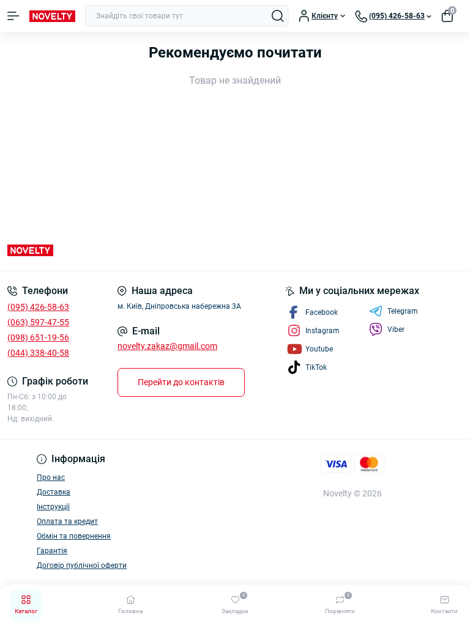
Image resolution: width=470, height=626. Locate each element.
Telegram (402, 311)
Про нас (51, 477)
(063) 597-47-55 (38, 322)
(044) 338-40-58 (38, 353)
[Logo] (52, 16)
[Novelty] (78, 250)
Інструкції (53, 507)
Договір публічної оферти (82, 565)
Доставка (53, 492)
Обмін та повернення (74, 536)
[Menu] (13, 16)
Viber (396, 329)
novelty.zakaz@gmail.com (167, 346)
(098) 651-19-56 (38, 337)
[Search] (278, 16)
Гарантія (52, 551)
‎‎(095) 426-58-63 (38, 307)
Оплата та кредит (67, 521)
